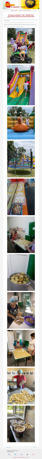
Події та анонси (5, 17)
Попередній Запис (8, 447)
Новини (20, 10)
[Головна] (12, 10)
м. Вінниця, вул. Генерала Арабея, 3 (12, 450)
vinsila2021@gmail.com (10, 451)
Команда (15, 10)
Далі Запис (34, 447)
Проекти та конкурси (26, 10)
